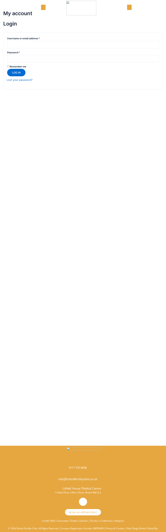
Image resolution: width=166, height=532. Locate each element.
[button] (43, 7)
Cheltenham (106, 520)
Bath (53, 520)
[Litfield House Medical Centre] (107, 490)
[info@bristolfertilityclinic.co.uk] (104, 479)
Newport (119, 520)
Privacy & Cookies (115, 528)
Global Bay (152, 528)
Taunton (94, 520)
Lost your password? (19, 79)
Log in (16, 72)
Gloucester (63, 520)
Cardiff (45, 520)
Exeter (74, 520)
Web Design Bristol (136, 528)
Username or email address (28, 38)
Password (18, 52)
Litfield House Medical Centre (82, 488)
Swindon (83, 520)
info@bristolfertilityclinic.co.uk (77, 478)
